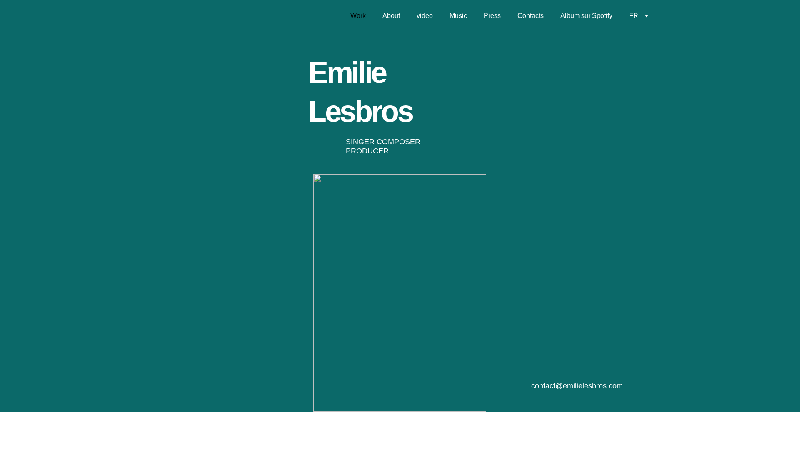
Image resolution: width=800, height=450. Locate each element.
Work (358, 15)
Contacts (531, 15)
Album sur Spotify (586, 15)
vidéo (425, 15)
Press (492, 15)
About (391, 15)
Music (458, 15)
